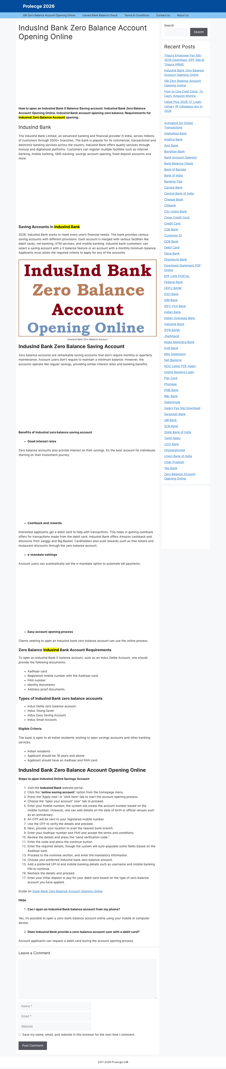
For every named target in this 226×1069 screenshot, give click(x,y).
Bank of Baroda (175, 169)
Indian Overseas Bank (179, 318)
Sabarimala (172, 402)
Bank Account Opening (180, 157)
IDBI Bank (171, 300)
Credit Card (172, 223)
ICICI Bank (171, 294)
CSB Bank (171, 229)
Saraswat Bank (175, 414)
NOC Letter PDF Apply (180, 366)
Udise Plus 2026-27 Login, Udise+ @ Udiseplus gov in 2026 (183, 106)
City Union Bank (175, 211)
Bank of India (173, 175)
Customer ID (173, 235)
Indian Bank (172, 312)
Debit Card (172, 247)
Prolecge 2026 (39, 6)
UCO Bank (171, 444)
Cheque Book (173, 199)
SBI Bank (170, 420)
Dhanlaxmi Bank (175, 259)
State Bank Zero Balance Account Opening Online (67, 891)
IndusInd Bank (174, 324)
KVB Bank (171, 348)
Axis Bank (171, 145)
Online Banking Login (179, 372)
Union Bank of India (178, 456)
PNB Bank (171, 390)
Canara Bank (173, 187)
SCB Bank (171, 426)
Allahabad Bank (175, 133)
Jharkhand (171, 336)
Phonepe (170, 384)
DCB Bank (171, 241)
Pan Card (170, 378)
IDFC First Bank (175, 306)
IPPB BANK (172, 330)
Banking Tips (173, 181)
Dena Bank (172, 253)
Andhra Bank (173, 139)
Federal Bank (173, 282)
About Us (183, 15)
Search (169, 25)
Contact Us (163, 15)
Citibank (170, 205)
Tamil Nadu (172, 438)
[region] (88, 75)
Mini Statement (175, 354)
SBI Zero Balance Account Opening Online (49, 15)
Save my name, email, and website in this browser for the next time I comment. (78, 1034)
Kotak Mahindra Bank (179, 342)
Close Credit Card (176, 217)
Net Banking (173, 360)
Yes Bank (170, 468)
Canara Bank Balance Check (99, 15)
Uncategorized (174, 450)
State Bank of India (177, 432)
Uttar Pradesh (174, 462)
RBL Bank (171, 396)
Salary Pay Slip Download (182, 408)
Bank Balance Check (178, 163)
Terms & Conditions (136, 15)
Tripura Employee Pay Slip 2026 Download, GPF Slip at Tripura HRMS (184, 60)
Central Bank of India (179, 193)
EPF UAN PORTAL (177, 276)
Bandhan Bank (174, 151)
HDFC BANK (173, 288)
